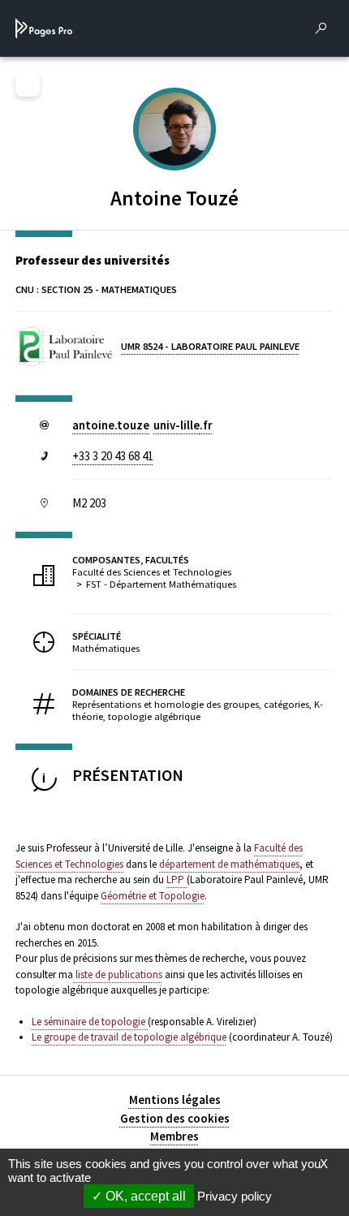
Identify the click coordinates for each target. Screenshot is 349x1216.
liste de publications (117, 974)
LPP (176, 879)
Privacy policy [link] (234, 1196)
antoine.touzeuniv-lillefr (142, 425)
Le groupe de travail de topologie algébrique (129, 1037)
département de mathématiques (229, 864)
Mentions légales (175, 1099)
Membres (174, 1136)
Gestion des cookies (175, 1118)
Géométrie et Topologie (153, 896)
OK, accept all (144, 1196)
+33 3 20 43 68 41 (112, 456)
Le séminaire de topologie (90, 1021)
